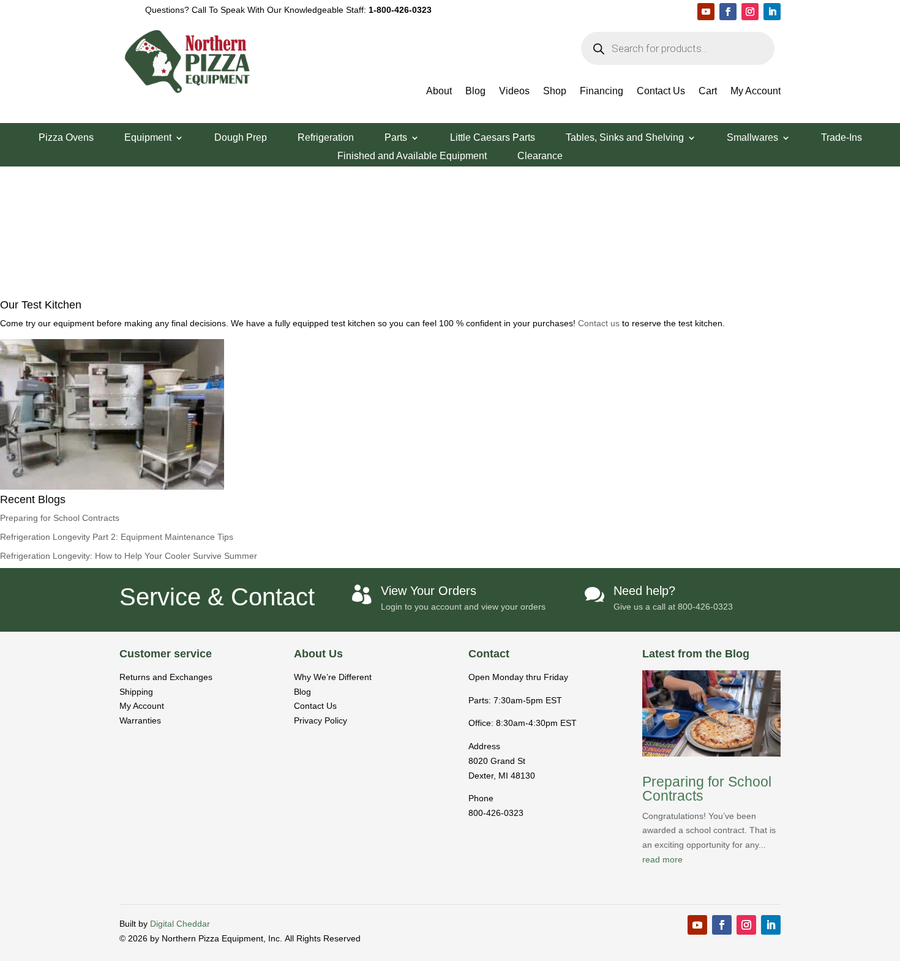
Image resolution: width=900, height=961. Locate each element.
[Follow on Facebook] (728, 11)
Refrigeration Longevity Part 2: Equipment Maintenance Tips (116, 537)
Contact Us (661, 91)
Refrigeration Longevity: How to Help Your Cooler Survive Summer (128, 556)
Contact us (600, 323)
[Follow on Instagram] (750, 11)
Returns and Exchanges (165, 677)
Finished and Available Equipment (412, 156)
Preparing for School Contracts (59, 518)
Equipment (147, 138)
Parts (395, 138)
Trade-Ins (841, 138)
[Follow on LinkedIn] (772, 11)
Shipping (136, 692)
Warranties (140, 720)
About (439, 91)
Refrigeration (326, 138)
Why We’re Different (333, 677)
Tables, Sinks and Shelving (625, 138)
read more (662, 859)
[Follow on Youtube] (705, 11)
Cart (708, 91)
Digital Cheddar (180, 924)
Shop (554, 91)
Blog (475, 91)
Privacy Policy (320, 720)
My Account (755, 91)
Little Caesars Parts (492, 138)
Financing (601, 91)
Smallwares (752, 138)
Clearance (540, 156)
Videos (514, 91)
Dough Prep (240, 138)
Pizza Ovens (66, 138)
